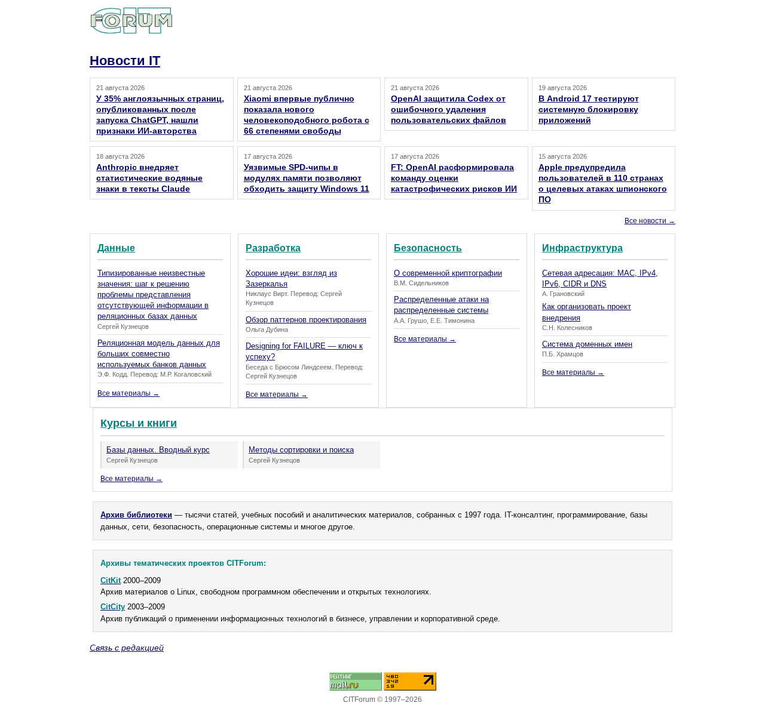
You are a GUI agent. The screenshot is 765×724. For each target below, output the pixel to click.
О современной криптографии (448, 273)
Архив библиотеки (136, 514)
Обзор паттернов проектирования (306, 319)
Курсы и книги (138, 423)
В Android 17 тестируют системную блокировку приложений (588, 109)
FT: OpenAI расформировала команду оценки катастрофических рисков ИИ (454, 177)
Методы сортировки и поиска (301, 449)
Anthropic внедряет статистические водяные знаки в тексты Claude (149, 177)
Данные (116, 248)
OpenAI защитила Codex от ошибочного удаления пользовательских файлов (448, 109)
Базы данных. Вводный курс (158, 449)
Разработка (273, 248)
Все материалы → (128, 393)
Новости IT (125, 60)
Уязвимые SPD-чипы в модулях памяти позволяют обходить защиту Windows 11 (306, 177)
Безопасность (428, 248)
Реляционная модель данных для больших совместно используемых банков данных (158, 353)
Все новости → (650, 221)
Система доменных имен (587, 344)
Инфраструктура (582, 248)
